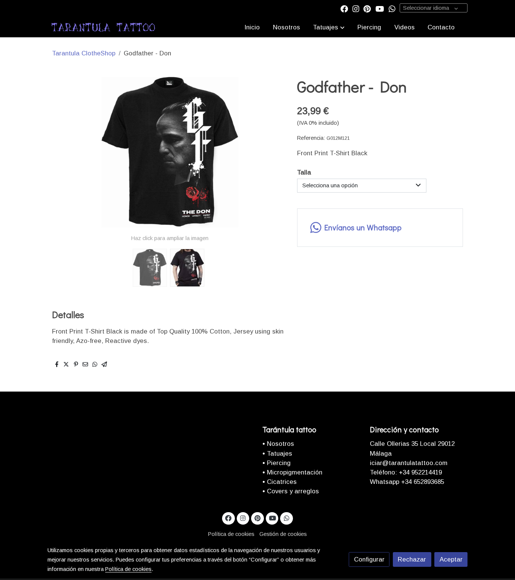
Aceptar (451, 559)
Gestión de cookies (283, 534)
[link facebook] (344, 8)
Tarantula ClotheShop (83, 53)
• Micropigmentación (292, 472)
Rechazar (412, 559)
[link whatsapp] (392, 8)
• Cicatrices (279, 481)
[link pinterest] (367, 8)
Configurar (369, 559)
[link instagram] (356, 8)
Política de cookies (231, 534)
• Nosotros (278, 443)
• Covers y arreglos (290, 491)
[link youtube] (380, 8)
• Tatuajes (277, 453)
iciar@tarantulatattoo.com (409, 463)
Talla (304, 172)
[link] (103, 27)
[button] (329, 27)
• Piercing (276, 463)
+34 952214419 (419, 472)
